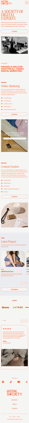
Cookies (18, 416)
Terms (10, 416)
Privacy (14, 416)
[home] (6, 3)
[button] (26, 2)
